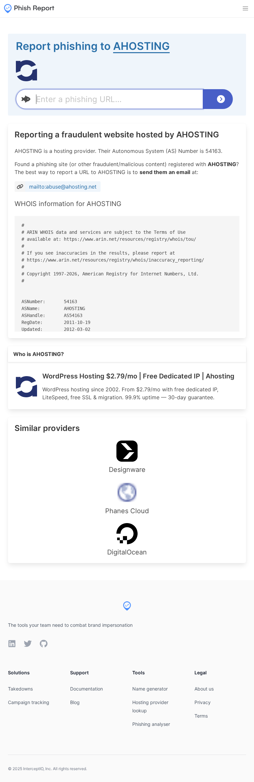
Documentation (86, 689)
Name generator (150, 689)
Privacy (202, 702)
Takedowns (20, 689)
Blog (75, 702)
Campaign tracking (28, 702)
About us (204, 689)
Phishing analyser (151, 724)
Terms (201, 716)
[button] (245, 8)
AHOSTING (141, 46)
